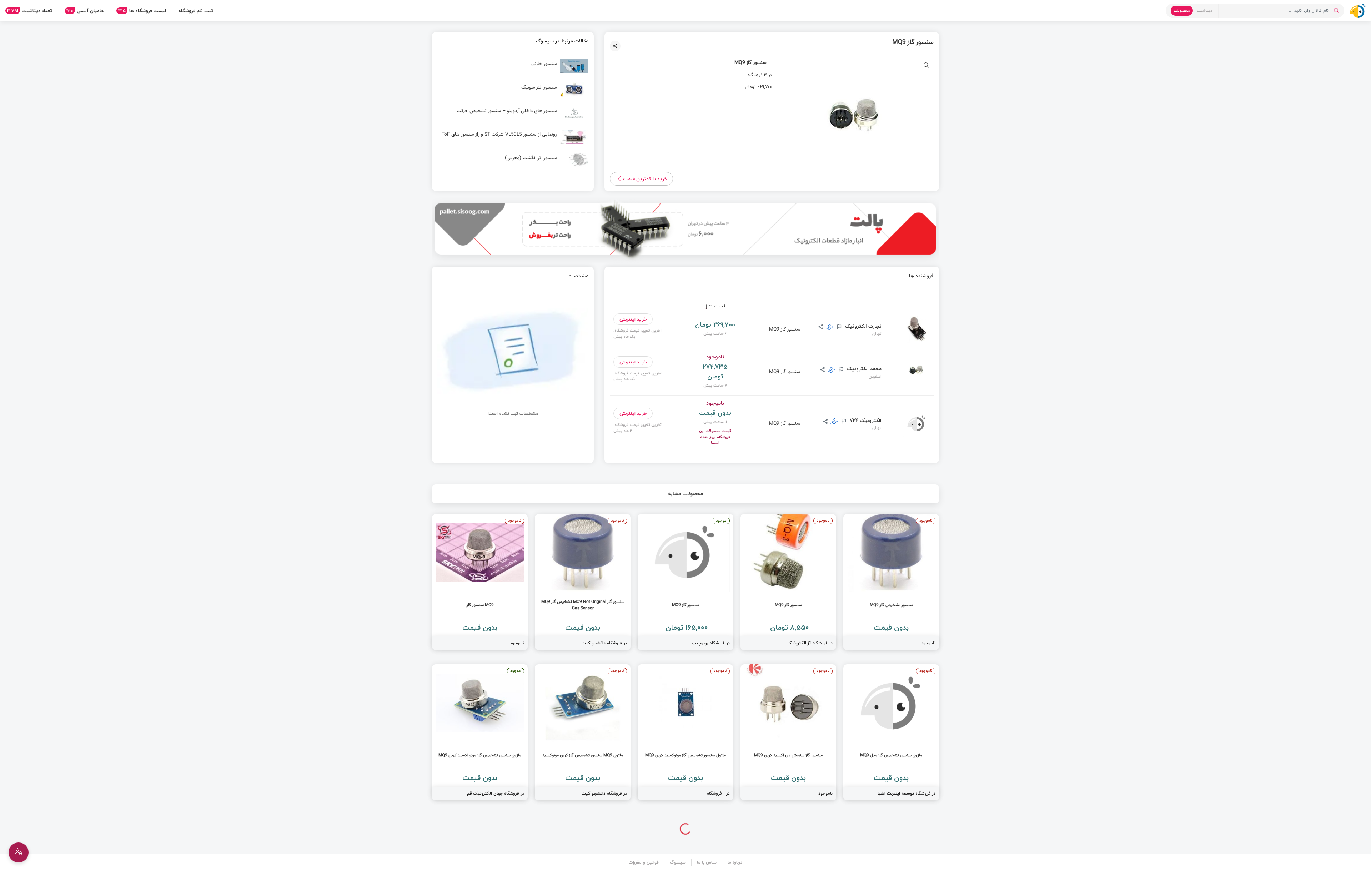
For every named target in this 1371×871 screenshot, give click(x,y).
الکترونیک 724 (865, 420)
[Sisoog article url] (512, 69)
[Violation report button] (838, 327)
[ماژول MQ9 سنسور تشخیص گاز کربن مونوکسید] (583, 732)
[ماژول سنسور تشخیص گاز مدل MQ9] (891, 732)
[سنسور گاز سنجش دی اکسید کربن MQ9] (788, 732)
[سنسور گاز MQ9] (788, 582)
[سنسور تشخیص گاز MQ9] (891, 582)
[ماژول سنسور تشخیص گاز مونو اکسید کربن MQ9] (480, 732)
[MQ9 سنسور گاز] (480, 582)
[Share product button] (615, 46)
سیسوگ (678, 862)
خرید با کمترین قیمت (645, 179)
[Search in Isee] (1336, 10)
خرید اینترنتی (633, 319)
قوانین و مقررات (644, 862)
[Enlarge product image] (926, 66)
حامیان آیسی (85, 11)
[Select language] (19, 852)
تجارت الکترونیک (863, 326)
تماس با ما (707, 862)
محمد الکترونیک (863, 368)
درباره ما (735, 862)
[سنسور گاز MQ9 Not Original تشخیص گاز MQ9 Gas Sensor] (583, 582)
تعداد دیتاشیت (29, 11)
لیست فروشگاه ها (142, 11)
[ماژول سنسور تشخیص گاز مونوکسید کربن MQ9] (685, 732)
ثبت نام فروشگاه (196, 11)
